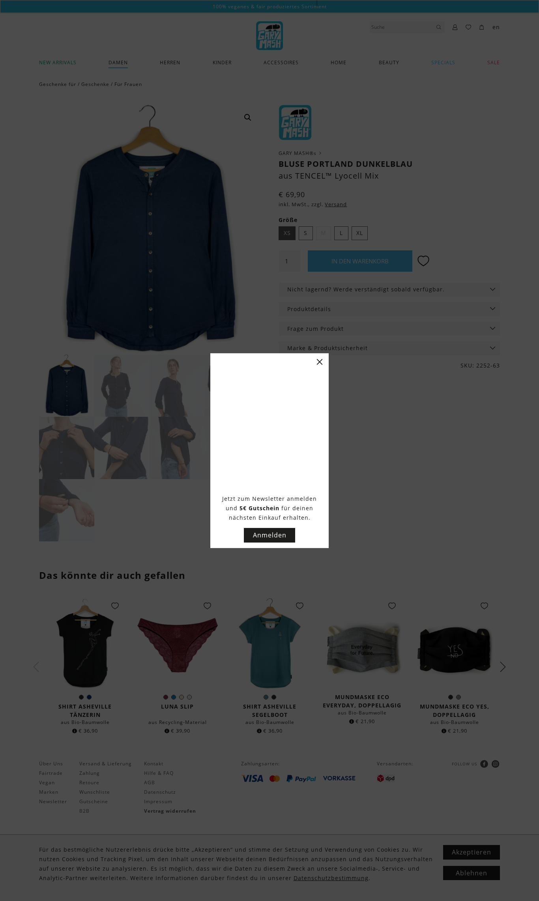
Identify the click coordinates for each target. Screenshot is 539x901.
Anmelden (269, 535)
